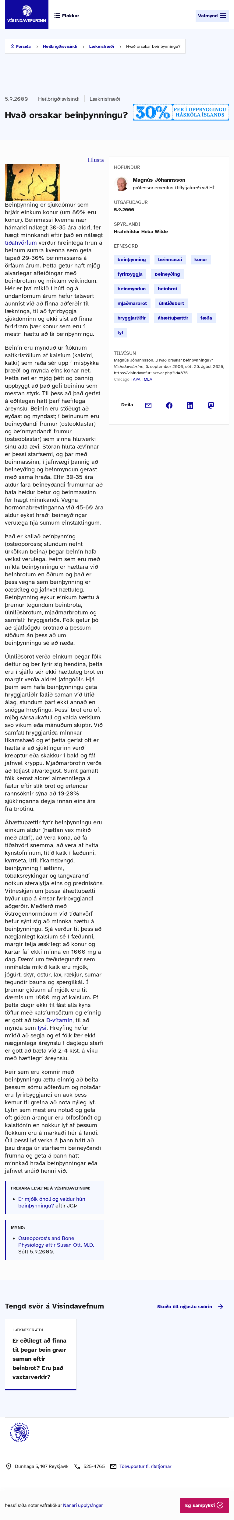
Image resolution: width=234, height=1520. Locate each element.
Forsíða (23, 46)
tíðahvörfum (21, 242)
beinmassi (170, 260)
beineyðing (167, 274)
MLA (148, 379)
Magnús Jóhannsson (159, 179)
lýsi (42, 1028)
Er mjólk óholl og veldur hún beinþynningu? (51, 1202)
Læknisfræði (101, 46)
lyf (120, 333)
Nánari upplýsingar (83, 1505)
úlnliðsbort (171, 303)
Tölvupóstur (145, 1466)
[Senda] (148, 404)
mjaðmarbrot (132, 303)
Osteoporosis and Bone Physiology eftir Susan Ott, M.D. (56, 1241)
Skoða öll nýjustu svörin (184, 1307)
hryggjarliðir (132, 318)
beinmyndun (132, 289)
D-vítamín (59, 1020)
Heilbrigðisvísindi (60, 46)
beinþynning (132, 260)
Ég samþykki (200, 1505)
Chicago (121, 379)
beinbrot (167, 289)
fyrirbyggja (130, 274)
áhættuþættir (173, 318)
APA (136, 379)
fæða (206, 318)
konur (200, 260)
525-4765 (94, 1466)
